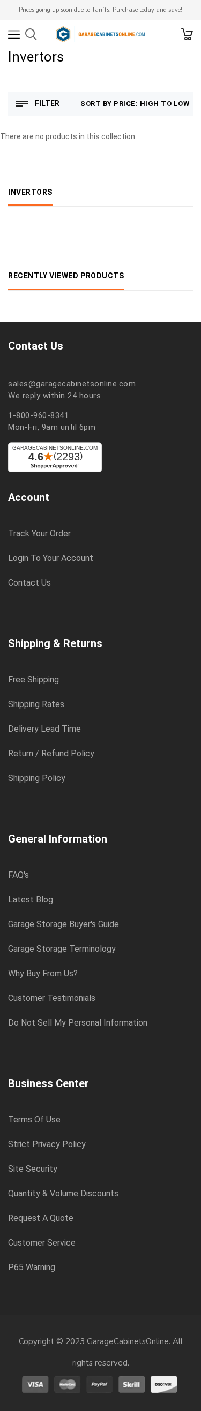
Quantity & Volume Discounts (63, 1193)
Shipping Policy (36, 778)
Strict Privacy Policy (47, 1144)
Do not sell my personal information (77, 1023)
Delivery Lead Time (44, 729)
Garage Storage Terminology (62, 949)
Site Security (32, 1169)
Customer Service (42, 1243)
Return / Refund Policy (51, 753)
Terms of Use (34, 1120)
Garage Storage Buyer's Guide (63, 924)
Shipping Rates (36, 704)
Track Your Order (39, 533)
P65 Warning (31, 1267)
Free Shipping (33, 680)
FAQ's (18, 875)
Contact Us (29, 583)
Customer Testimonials (51, 998)
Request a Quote (40, 1218)
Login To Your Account (50, 558)
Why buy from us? (43, 973)
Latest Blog (30, 900)
